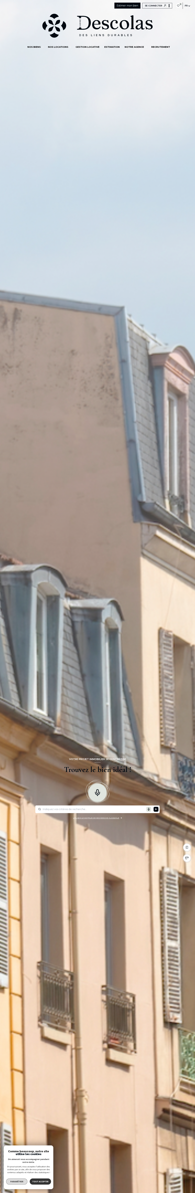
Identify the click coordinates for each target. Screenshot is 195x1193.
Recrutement (160, 47)
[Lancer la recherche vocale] (97, 792)
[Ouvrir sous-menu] (43, 46)
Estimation (112, 47)
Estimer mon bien (127, 5)
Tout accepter (40, 1181)
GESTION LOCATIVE (87, 47)
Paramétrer (16, 1181)
